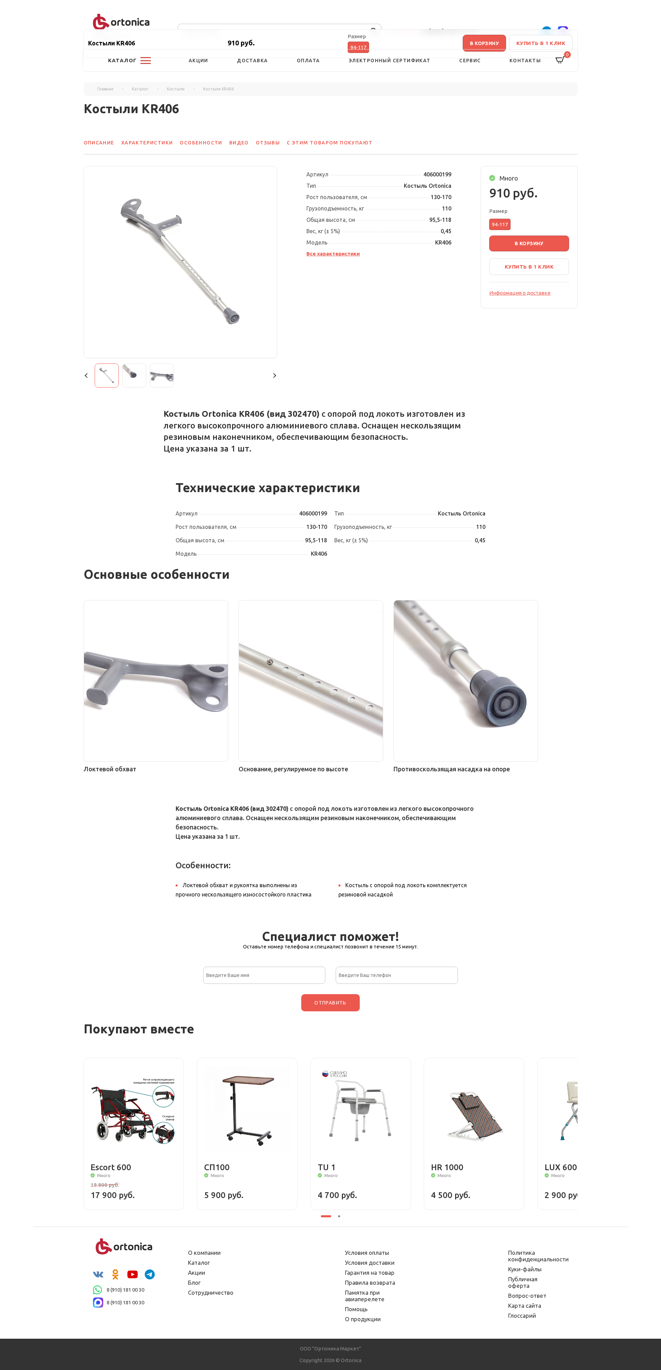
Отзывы (268, 142)
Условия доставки (370, 1262)
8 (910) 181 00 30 (125, 1290)
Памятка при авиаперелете (365, 1295)
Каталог (199, 1262)
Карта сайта (524, 1305)
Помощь (356, 1309)
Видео (239, 142)
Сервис (470, 60)
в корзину (529, 243)
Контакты (525, 60)
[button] (87, 375)
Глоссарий (522, 1315)
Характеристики (147, 142)
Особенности (201, 142)
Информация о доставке (519, 293)
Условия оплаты (367, 1252)
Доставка (252, 60)
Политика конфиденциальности (534, 1255)
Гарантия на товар (370, 1272)
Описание (99, 142)
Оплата (308, 60)
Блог (194, 1282)
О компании (204, 1252)
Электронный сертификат (390, 60)
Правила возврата (370, 1282)
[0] (560, 60)
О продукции (363, 1319)
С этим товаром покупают (330, 142)
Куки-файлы (525, 1269)
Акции (198, 60)
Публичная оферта (522, 1282)
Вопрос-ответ (527, 1295)
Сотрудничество (210, 1292)
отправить (330, 1002)
